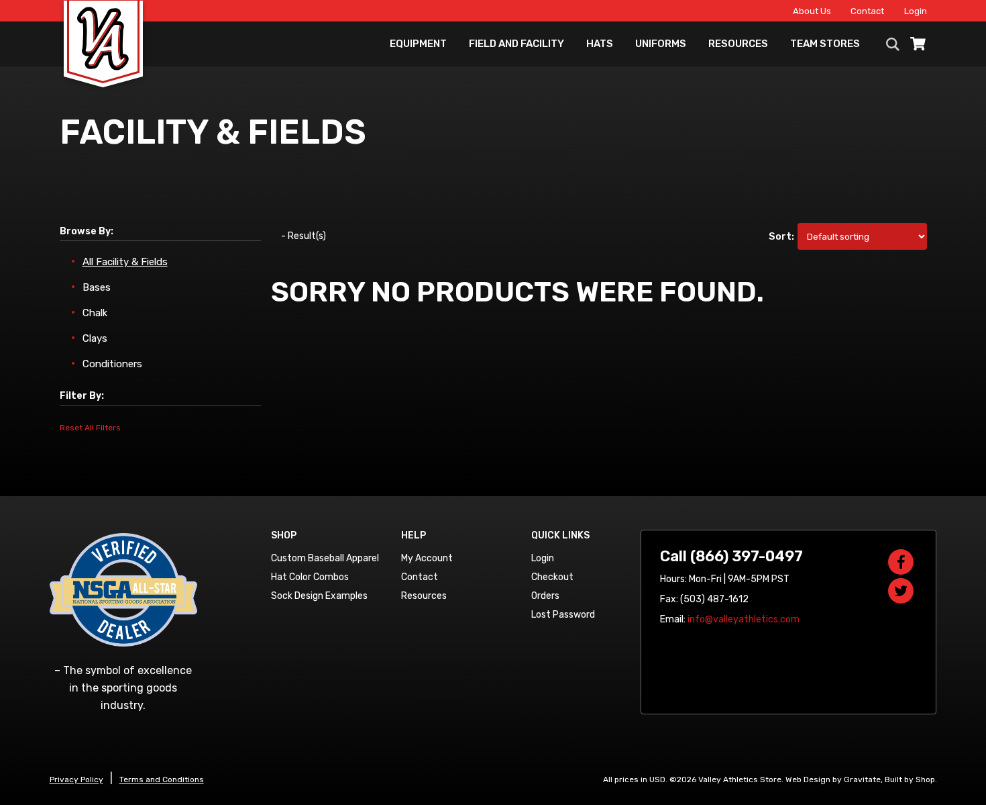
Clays (95, 338)
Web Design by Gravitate (833, 779)
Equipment (418, 44)
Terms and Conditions (161, 779)
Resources (738, 44)
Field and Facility (516, 44)
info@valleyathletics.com (744, 619)
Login (915, 11)
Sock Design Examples (319, 596)
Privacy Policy (76, 779)
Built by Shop (910, 779)
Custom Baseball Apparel (325, 558)
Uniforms (660, 44)
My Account (427, 558)
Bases (97, 287)
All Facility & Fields (125, 262)
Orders (545, 596)
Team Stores (825, 44)
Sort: (782, 236)
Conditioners (112, 364)
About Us (812, 11)
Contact (867, 11)
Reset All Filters (90, 428)
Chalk (95, 313)
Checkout (552, 577)
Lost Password (563, 614)
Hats (599, 44)
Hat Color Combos (310, 577)
